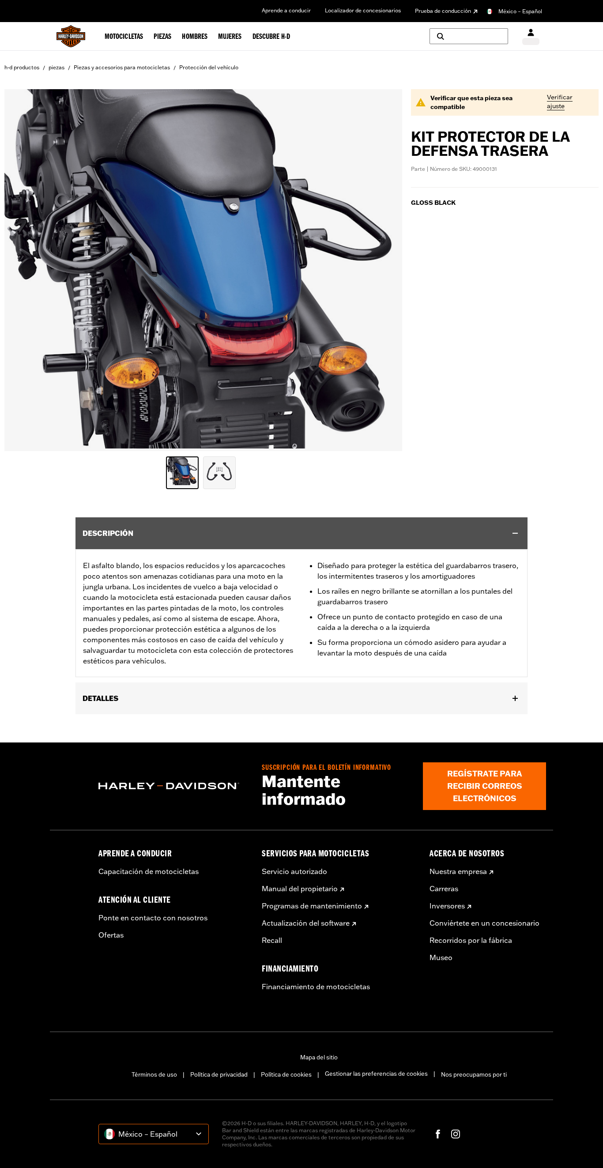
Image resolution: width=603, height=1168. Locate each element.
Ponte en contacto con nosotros (152, 917)
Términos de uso (154, 1074)
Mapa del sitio (319, 1057)
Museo (441, 957)
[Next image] (384, 270)
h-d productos (21, 67)
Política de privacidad (219, 1074)
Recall (272, 940)
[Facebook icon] (438, 1134)
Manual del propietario (300, 888)
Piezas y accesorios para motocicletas (122, 67)
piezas (56, 67)
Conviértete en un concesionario (484, 923)
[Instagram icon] (455, 1134)
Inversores (447, 905)
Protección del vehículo (208, 67)
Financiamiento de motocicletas (316, 986)
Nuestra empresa (458, 871)
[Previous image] (22, 270)
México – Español (520, 11)
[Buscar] (469, 36)
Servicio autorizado (294, 871)
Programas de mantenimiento (312, 905)
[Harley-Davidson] (173, 786)
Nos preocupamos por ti (474, 1074)
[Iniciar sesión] (530, 36)
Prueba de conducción (443, 11)
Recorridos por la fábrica (471, 940)
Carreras (444, 888)
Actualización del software (306, 923)
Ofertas (111, 935)
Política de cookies (286, 1074)
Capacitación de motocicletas (148, 871)
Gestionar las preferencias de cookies (376, 1073)
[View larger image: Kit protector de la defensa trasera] (203, 268)
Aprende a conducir (286, 10)
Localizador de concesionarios (363, 10)
